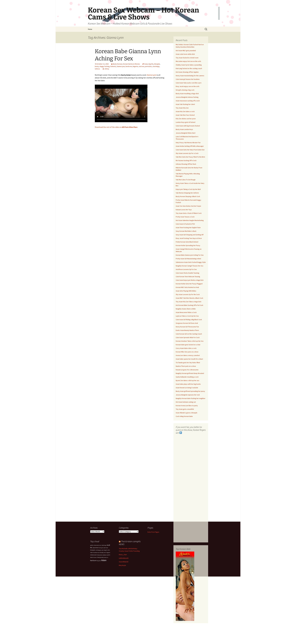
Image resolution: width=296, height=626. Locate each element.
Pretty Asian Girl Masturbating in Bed (188, 259)
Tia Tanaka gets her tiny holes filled (188, 362)
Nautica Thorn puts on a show (186, 366)
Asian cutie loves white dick (185, 54)
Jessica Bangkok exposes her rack (188, 395)
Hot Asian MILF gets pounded (186, 50)
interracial (93, 555)
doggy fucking (104, 66)
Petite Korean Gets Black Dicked (187, 242)
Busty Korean (117, 64)
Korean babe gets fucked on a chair (188, 345)
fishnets (113, 66)
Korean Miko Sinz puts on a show (187, 352)
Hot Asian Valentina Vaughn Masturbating (190, 220)
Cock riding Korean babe (184, 416)
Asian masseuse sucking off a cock (188, 101)
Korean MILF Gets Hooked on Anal (187, 287)
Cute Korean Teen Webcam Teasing (188, 276)
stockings (156, 66)
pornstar (106, 547)
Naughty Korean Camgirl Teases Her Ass (189, 266)
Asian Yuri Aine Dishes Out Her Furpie (188, 206)
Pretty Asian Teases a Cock (185, 217)
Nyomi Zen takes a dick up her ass (187, 380)
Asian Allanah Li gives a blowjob (186, 413)
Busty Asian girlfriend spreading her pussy (190, 391)
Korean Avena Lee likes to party (187, 406)
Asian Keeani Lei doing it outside (187, 388)
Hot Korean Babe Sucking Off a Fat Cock (189, 305)
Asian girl (100, 547)
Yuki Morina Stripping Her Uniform (187, 193)
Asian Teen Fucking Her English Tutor (188, 227)
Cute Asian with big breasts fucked (188, 126)
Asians (95, 557)
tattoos (97, 69)
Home (90, 29)
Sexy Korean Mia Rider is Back (186, 231)
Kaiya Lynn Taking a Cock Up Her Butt (188, 189)
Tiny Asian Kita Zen (182, 108)
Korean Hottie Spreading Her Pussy (188, 245)
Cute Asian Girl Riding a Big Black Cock (189, 319)
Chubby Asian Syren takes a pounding (189, 65)
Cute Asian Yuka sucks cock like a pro (188, 83)
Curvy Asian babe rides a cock (186, 348)
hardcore (129, 66)
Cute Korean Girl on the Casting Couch (189, 334)
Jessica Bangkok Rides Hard (185, 133)
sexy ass (106, 557)
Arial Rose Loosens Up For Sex (186, 269)
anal (105, 552)
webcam (104, 555)
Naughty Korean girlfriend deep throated (190, 373)
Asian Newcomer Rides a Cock (186, 312)
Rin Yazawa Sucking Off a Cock (186, 160)
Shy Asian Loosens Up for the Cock (188, 294)
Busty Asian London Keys (184, 129)
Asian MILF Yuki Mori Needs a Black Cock (189, 298)
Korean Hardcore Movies (131, 64)
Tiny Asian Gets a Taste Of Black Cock (189, 213)
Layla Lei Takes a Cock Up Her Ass (187, 316)
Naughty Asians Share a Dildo (186, 309)
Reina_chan (123, 555)
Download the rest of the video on (116, 127)
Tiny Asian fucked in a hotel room (187, 58)
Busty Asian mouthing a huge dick (187, 93)
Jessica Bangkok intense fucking (187, 97)
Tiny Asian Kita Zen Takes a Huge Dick (188, 302)
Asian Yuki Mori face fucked (185, 115)
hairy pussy (100, 557)
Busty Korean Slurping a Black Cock (188, 196)
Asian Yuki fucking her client (185, 104)
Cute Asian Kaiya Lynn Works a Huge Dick (190, 280)
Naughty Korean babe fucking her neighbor (190, 398)
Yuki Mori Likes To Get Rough (185, 180)
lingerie (135, 66)
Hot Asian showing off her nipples (187, 72)
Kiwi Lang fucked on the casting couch (189, 68)
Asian (146, 64)
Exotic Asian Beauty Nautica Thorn (187, 330)
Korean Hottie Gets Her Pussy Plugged (189, 284)
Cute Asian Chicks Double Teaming (187, 273)
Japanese (95, 547)
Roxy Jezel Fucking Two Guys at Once (189, 238)
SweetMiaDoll (123, 562)
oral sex (141, 66)
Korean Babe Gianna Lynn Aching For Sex (190, 255)
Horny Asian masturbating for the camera (190, 76)
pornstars (148, 66)
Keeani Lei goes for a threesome (187, 370)
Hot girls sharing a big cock (185, 90)
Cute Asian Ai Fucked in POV (185, 224)
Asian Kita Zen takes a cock (185, 111)
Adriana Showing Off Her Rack (186, 164)
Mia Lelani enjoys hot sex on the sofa (188, 61)
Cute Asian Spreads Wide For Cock (188, 337)
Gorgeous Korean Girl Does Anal (187, 323)
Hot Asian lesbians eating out (186, 402)
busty (97, 66)
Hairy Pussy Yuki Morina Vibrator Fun (188, 143)
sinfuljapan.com (99, 550)
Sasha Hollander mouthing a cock (187, 377)
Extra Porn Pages (153, 532)
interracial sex (97, 545)
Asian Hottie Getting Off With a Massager (190, 146)
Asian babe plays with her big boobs (188, 384)
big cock (99, 560)
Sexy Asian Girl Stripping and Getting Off (189, 235)
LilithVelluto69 (123, 558)
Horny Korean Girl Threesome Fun (187, 327)
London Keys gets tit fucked (185, 122)
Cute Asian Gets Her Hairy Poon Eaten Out (190, 150)
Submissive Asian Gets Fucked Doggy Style (191, 262)
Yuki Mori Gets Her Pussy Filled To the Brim (190, 157)
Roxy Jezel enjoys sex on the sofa (187, 86)
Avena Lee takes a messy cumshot (188, 355)
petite (91, 545)
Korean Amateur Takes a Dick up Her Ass (190, 341)
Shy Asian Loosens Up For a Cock (187, 153)
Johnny (106, 69)
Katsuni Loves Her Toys (184, 210)
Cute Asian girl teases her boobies (188, 79)
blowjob (157, 64)
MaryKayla (122, 565)
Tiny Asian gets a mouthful (185, 409)
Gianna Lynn (121, 66)
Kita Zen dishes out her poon (186, 119)
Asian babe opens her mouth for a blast (189, 359)
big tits (151, 64)
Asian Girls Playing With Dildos (186, 291)
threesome (99, 555)
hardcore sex (96, 552)
